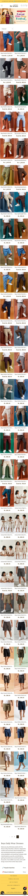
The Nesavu (13, 876)
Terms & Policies (13, 879)
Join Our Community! (13, 885)
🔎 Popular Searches (14, 868)
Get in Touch (14, 882)
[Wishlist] (24, 5)
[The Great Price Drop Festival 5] (14, 16)
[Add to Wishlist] (1, 33)
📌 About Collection (14, 872)
